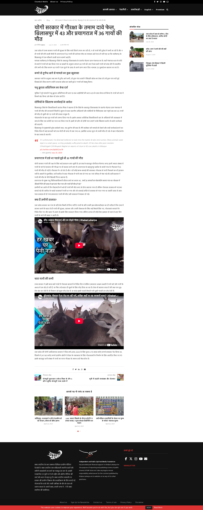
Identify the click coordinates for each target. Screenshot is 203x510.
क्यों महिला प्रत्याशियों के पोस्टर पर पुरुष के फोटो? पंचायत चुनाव (110, 419)
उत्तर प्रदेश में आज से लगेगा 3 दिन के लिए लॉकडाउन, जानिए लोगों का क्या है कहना (157, 36)
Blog (48, 20)
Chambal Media (41, 1)
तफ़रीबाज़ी (135, 9)
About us (54, 1)
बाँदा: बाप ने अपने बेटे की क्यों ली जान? (156, 50)
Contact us (97, 502)
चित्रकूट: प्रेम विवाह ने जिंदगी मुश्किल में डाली (155, 64)
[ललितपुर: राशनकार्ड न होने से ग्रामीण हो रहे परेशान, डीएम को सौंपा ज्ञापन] (48, 406)
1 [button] (78, 431)
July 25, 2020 (57, 152)
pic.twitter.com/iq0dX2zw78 (51, 149)
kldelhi (43, 45)
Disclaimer (139, 502)
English (148, 9)
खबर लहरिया (38, 20)
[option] (48, 410)
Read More (158, 508)
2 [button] (80, 431)
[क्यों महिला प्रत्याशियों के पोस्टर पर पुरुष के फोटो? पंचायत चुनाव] (110, 406)
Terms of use (111, 502)
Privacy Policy (66, 1)
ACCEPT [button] (149, 508)
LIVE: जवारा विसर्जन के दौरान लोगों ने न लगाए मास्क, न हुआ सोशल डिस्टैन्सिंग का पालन (79, 421)
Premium (160, 9)
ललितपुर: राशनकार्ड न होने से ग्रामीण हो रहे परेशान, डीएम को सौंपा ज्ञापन (48, 419)
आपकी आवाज (109, 9)
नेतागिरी (123, 9)
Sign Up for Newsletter (80, 502)
